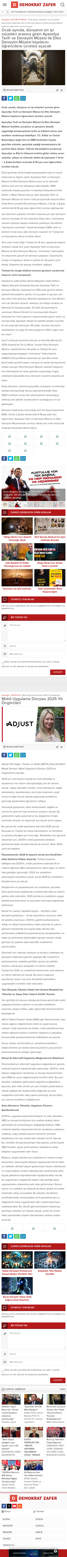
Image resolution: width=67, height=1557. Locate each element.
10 (62, 504)
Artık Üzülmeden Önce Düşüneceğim (50, 590)
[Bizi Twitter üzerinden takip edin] (9, 1506)
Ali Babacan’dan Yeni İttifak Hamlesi (33, 1474)
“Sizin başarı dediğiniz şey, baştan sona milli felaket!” (10, 1444)
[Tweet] (10, 98)
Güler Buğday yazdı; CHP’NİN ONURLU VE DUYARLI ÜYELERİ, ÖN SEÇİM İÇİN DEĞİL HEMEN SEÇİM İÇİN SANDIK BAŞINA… (31, 495)
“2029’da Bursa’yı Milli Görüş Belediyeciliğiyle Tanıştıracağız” (10, 1477)
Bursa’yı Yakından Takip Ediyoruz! (55, 1441)
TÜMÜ (62, 1389)
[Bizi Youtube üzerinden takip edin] (14, 1506)
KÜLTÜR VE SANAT (18, 20)
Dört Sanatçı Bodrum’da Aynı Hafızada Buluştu (49, 538)
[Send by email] (23, 98)
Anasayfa (5, 20)
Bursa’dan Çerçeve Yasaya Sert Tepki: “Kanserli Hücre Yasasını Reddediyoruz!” (56, 1412)
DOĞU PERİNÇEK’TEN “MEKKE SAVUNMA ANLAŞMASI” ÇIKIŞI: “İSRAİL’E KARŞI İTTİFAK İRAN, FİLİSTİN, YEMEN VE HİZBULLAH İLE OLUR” (32, 1455)
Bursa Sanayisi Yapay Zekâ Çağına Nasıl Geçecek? (17, 1298)
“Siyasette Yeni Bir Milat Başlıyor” (33, 1408)
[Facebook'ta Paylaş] (4, 98)
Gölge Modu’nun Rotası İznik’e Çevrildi (50, 564)
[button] (5, 504)
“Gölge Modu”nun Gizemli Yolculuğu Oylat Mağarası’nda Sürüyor (17, 540)
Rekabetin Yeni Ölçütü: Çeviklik (50, 1272)
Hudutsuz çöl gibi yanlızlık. (17, 588)
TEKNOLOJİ (16, 695)
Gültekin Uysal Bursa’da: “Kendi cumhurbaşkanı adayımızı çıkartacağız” (10, 1412)
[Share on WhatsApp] (16, 98)
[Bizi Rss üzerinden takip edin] (19, 1506)
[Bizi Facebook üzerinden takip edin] (4, 1506)
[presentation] (2, 12)
